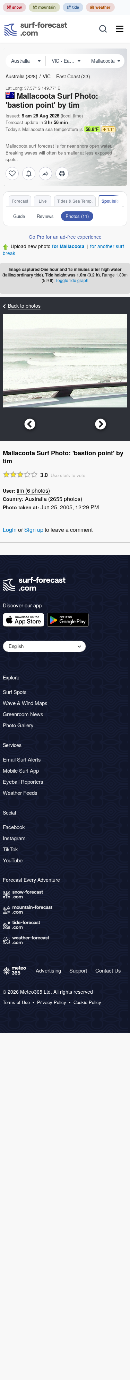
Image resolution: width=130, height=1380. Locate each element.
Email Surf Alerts (22, 759)
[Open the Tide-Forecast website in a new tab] (73, 7)
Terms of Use (16, 1002)
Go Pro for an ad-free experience (65, 236)
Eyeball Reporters (23, 781)
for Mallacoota (68, 246)
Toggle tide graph (71, 280)
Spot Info (110, 201)
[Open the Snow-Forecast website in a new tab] (14, 7)
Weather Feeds (20, 792)
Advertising (48, 970)
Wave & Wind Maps (25, 702)
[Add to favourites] (12, 173)
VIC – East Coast (66, 76)
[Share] (45, 173)
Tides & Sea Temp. (75, 201)
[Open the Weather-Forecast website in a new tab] (100, 7)
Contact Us (108, 970)
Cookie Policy (87, 1002)
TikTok (10, 849)
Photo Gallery (18, 725)
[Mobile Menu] (119, 29)
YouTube (13, 860)
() (33, 490)
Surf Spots (15, 691)
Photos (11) (77, 216)
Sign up (33, 530)
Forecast (20, 201)
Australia (21, 76)
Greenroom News (23, 714)
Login (10, 530)
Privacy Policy (51, 1002)
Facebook (14, 826)
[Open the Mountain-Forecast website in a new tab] (44, 7)
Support (78, 970)
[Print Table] (62, 173)
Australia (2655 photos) (53, 499)
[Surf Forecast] (35, 29)
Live (43, 201)
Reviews (45, 216)
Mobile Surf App (21, 770)
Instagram (14, 838)
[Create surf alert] (28, 173)
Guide (19, 216)
